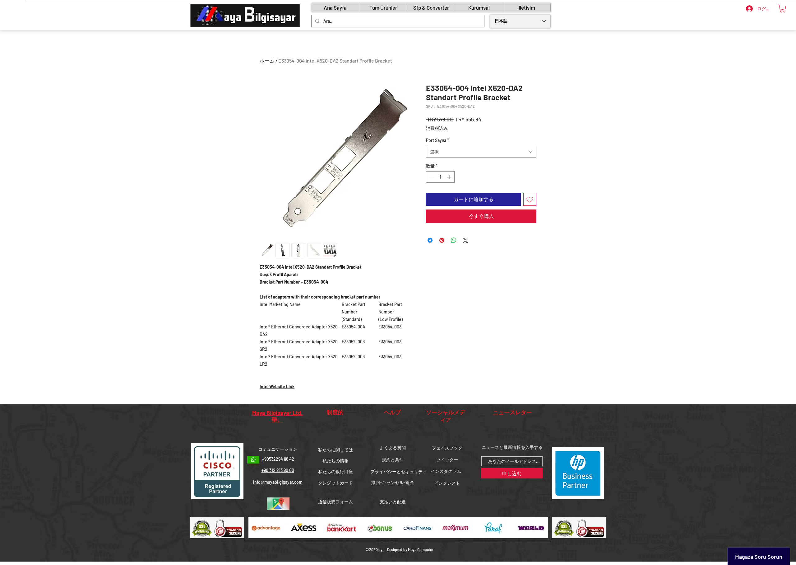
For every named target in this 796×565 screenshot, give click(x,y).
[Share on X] (465, 240)
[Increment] (450, 177)
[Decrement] (431, 177)
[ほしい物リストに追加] (529, 199)
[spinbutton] (440, 177)
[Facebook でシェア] (430, 240)
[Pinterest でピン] (442, 240)
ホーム (267, 61)
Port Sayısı (437, 140)
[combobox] (481, 152)
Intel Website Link (277, 386)
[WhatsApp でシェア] (453, 240)
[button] (782, 8)
